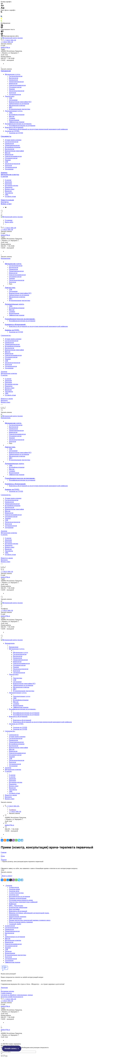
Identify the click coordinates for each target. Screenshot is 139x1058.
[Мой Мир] (8, 840)
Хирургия (12, 92)
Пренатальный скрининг (17, 916)
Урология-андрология (16, 91)
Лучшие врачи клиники (13, 140)
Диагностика (9, 96)
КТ (6, 935)
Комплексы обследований (14, 127)
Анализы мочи (14, 891)
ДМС (11, 113)
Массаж (11, 116)
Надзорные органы (11, 185)
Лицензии (8, 182)
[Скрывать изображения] (2, 27)
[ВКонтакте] (5, 207)
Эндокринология (15, 94)
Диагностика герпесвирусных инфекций (23, 902)
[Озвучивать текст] (2, 32)
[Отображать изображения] (2, 25)
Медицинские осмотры (17, 105)
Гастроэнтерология (15, 76)
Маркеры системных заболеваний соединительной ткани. (29, 913)
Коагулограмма (14, 909)
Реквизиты (8, 187)
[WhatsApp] (16, 840)
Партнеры (8, 183)
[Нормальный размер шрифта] (2, 6)
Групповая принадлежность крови (21, 900)
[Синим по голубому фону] (1, 17)
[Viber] (13, 840)
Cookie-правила (6, 993)
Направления (6, 71)
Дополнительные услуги (13, 111)
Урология (8, 951)
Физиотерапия (14, 120)
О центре (4, 176)
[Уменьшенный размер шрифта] (2, 3)
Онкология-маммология (17, 85)
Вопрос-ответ (9, 189)
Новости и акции (7, 200)
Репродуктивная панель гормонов (21, 922)
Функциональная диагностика (19, 109)
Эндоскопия (13, 100)
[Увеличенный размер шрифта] (2, 8)
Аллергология (14, 887)
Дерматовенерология (16, 81)
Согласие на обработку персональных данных (17, 995)
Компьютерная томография (14, 151)
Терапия (12, 89)
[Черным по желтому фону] (1, 19)
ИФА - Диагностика (16, 905)
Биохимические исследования (19, 896)
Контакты (5, 202)
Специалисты (6, 136)
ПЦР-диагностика (15, 918)
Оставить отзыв (10, 196)
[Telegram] (22, 840)
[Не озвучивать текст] (2, 34)
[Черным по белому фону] (1, 12)
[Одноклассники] (5, 840)
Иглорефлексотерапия (16, 114)
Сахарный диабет (15, 924)
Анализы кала (14, 894)
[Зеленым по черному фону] (1, 21)
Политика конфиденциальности (12, 997)
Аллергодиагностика (16, 893)
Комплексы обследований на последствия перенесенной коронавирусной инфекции (38, 129)
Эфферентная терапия (16, 122)
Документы (9, 193)
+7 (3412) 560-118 (10, 40)
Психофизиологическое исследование (18, 124)
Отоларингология (15, 87)
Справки (12, 118)
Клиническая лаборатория (18, 907)
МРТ (10, 107)
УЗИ (10, 98)
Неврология (13, 83)
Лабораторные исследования (19, 103)
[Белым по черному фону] (1, 14)
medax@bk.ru (5, 47)
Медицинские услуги (12, 74)
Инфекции (12, 904)
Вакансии (8, 191)
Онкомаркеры (14, 915)
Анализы (4, 173)
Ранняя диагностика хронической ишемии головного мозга (29, 920)
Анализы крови (14, 889)
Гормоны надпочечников (17, 898)
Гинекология (13, 80)
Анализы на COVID (12, 131)
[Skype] (19, 840)
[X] (10, 840)
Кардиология (13, 78)
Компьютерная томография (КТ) (20, 102)
